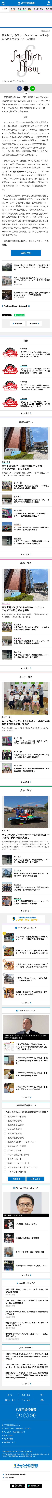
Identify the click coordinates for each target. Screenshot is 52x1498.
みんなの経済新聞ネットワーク (26, 1466)
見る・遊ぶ (22, 9)
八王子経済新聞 (26, 3)
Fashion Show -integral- (16, 306)
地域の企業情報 (15, 1129)
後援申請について (10, 1442)
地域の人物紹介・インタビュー (22, 1142)
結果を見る (35, 1179)
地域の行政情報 (15, 1133)
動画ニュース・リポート (19, 1163)
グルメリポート (15, 1150)
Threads (32, 1415)
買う (29, 9)
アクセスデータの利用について (14, 1432)
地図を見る (26, 253)
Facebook (19, 1415)
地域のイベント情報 (17, 1116)
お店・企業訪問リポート (19, 1154)
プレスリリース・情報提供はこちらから (17, 1428)
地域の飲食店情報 (16, 1138)
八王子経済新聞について (12, 1425)
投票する (16, 1179)
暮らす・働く (38, 9)
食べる (13, 9)
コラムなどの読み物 (17, 1171)
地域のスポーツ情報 (17, 1146)
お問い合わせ (8, 1435)
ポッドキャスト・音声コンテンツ (23, 1167)
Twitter (26, 1415)
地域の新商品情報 (16, 1125)
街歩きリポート (15, 1159)
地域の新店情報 (15, 1121)
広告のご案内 (8, 1439)
